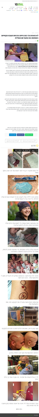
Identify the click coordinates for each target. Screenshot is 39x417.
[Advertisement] (19, 22)
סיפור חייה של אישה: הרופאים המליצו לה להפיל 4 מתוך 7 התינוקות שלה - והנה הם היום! (19, 277)
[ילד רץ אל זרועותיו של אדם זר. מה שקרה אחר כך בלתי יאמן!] (19, 365)
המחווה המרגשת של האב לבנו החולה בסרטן (23, 353)
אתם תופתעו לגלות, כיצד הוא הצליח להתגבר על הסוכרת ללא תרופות (13, 141)
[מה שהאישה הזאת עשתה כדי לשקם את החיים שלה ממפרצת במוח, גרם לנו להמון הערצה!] (19, 211)
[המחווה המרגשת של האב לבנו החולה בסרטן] (19, 340)
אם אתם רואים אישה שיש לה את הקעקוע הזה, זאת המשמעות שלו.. (22, 303)
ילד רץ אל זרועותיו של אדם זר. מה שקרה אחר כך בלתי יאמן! (21, 378)
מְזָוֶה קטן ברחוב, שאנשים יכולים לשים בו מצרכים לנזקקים (20, 328)
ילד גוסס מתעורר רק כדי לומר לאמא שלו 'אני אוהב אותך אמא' (20, 172)
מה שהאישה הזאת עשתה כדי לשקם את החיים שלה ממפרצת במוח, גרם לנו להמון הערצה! (21, 224)
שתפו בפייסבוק (21, 134)
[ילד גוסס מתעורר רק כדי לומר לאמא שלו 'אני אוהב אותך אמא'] (19, 158)
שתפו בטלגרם (13, 134)
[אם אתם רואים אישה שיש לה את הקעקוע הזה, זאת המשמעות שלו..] (19, 290)
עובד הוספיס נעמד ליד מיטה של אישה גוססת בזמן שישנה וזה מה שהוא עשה (20, 404)
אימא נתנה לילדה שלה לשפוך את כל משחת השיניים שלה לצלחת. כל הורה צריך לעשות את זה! (19, 198)
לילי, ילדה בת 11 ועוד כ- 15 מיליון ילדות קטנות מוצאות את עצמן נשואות (29, 141)
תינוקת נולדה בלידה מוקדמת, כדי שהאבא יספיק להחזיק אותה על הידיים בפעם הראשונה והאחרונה (20, 250)
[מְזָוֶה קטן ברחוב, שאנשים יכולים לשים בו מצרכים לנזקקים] (19, 316)
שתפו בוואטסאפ (29, 134)
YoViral (36, 415)
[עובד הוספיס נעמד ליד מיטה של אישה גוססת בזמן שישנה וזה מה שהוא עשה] (19, 391)
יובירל (36, 40)
